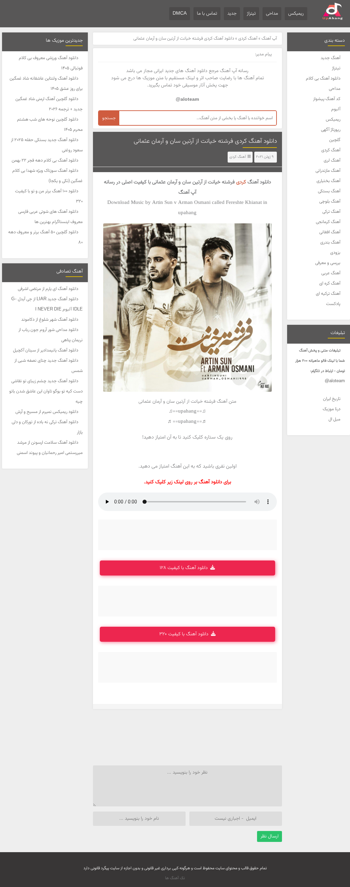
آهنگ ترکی (331, 211)
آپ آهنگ (269, 38)
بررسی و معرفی (327, 263)
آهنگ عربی (330, 273)
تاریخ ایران (331, 399)
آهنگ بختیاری (328, 181)
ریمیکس (296, 13)
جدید (232, 13)
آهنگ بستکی (329, 191)
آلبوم (335, 109)
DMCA (180, 13)
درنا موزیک (331, 409)
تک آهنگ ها (175, 878)
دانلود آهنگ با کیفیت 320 (183, 634)
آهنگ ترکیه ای (328, 293)
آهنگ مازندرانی (327, 170)
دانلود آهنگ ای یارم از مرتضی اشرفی (48, 289)
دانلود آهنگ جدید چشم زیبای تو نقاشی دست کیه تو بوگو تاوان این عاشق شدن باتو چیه (46, 391)
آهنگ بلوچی (329, 201)
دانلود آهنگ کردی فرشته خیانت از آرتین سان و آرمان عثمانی (205, 141)
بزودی (335, 252)
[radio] (208, 452)
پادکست (333, 304)
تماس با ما (207, 13)
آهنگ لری (332, 160)
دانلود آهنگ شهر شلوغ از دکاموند (49, 319)
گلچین (334, 140)
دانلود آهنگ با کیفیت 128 (184, 568)
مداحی (272, 13)
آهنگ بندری (330, 242)
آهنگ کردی (330, 150)
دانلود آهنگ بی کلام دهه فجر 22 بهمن (45, 160)
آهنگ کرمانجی (328, 222)
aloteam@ (335, 381)
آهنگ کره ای (329, 283)
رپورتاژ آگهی (330, 129)
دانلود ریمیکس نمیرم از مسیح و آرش (46, 411)
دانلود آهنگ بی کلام (323, 78)
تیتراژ (251, 13)
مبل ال (334, 419)
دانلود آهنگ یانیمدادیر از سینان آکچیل (45, 350)
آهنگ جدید (330, 58)
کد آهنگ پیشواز (326, 99)
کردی (241, 182)
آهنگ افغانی (329, 232)
